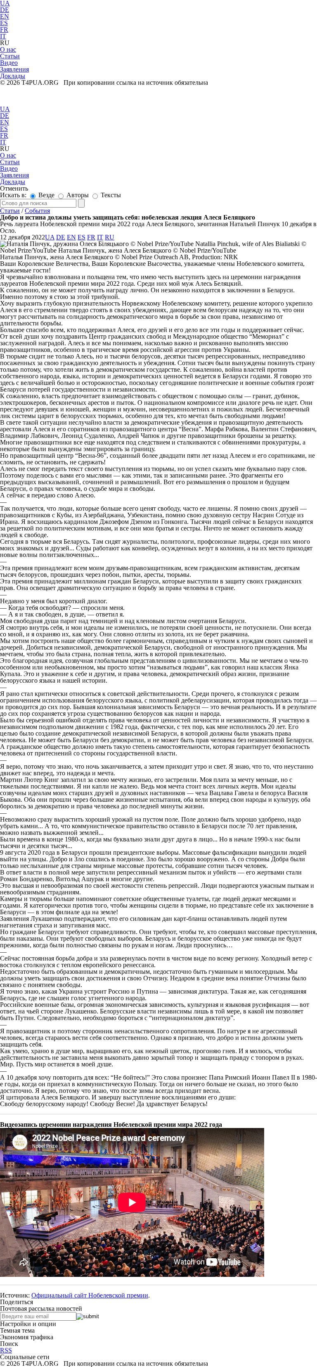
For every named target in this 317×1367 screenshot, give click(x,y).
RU (109, 237)
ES (4, 22)
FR (4, 29)
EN (4, 16)
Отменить (14, 188)
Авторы (77, 194)
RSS (6, 1350)
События (37, 210)
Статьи (10, 210)
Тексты (110, 194)
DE (4, 9)
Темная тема (17, 1330)
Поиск (9, 1343)
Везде (45, 194)
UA (5, 108)
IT (3, 36)
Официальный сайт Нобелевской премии (89, 1295)
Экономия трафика (26, 1337)
